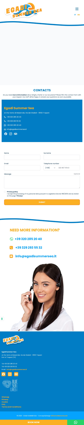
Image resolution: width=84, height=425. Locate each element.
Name (6, 153)
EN (79, 15)
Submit (42, 202)
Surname (47, 153)
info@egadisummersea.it (17, 129)
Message (7, 174)
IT (75, 15)
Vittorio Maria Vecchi (59, 416)
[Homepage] (23, 10)
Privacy (20, 196)
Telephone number (51, 163)
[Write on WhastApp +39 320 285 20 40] (75, 422)
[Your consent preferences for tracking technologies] (2, 319)
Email (6, 163)
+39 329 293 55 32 (14, 121)
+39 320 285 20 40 (14, 117)
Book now (34, 422)
